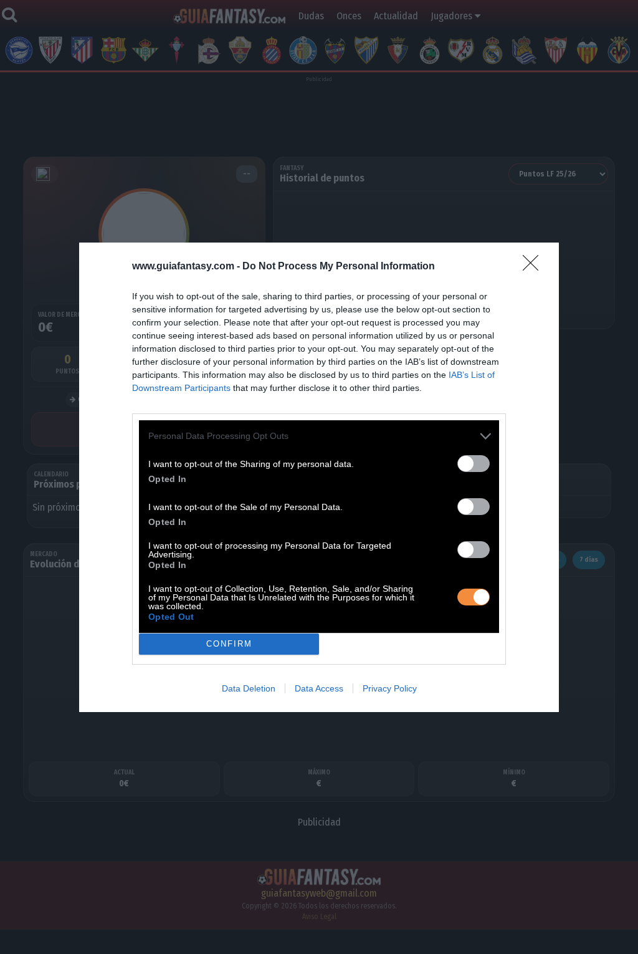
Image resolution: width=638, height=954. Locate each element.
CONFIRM (229, 643)
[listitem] (319, 436)
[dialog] (319, 477)
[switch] (473, 463)
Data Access (319, 688)
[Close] (534, 267)
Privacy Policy (390, 688)
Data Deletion (248, 688)
